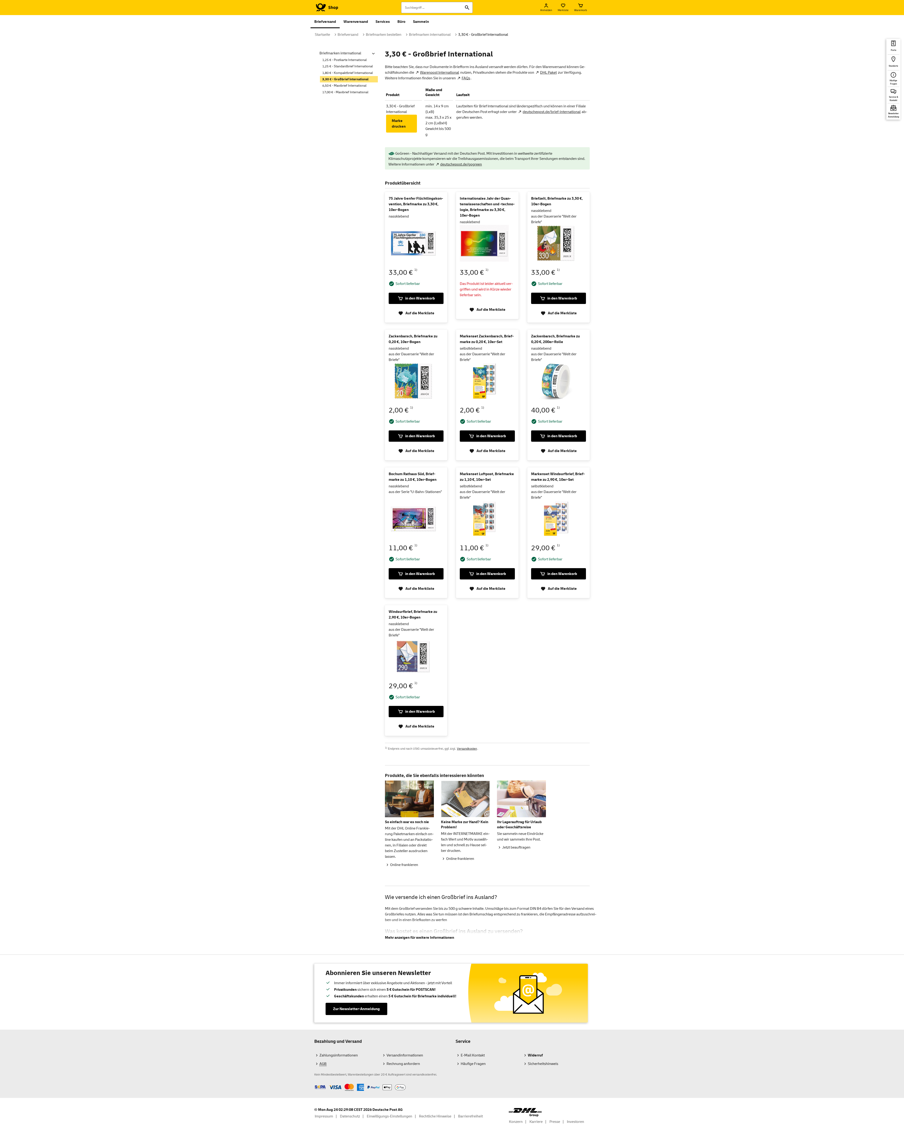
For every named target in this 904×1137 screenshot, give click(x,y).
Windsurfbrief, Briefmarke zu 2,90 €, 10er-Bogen (413, 614)
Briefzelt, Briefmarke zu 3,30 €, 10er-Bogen (557, 201)
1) (415, 270)
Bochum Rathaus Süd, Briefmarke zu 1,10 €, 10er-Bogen (412, 477)
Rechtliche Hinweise (435, 1116)
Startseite (322, 34)
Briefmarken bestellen (383, 34)
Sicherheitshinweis (543, 1063)
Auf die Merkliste (419, 313)
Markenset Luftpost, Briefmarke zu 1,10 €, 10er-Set (487, 477)
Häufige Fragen (473, 1063)
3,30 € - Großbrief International (483, 34)
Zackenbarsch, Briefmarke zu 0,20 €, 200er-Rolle (555, 339)
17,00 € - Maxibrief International (345, 92)
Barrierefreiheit (470, 1116)
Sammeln (421, 21)
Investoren (575, 1121)
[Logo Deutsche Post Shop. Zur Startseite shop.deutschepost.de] (326, 7)
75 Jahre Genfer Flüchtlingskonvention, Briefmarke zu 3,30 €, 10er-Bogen (416, 204)
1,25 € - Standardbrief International (347, 66)
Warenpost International (439, 72)
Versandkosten (467, 749)
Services (382, 21)
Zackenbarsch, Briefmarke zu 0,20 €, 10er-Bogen (413, 339)
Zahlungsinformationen (338, 1055)
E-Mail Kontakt (473, 1055)
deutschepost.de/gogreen (461, 164)
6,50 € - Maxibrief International (344, 86)
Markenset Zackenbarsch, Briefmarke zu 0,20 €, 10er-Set (487, 339)
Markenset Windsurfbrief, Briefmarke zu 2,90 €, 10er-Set (558, 477)
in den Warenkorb (420, 298)
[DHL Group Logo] (525, 1112)
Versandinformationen (405, 1055)
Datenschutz (350, 1116)
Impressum (324, 1116)
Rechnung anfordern (403, 1063)
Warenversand (355, 21)
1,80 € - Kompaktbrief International (347, 73)
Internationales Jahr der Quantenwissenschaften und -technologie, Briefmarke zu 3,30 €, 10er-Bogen (487, 207)
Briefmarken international (430, 34)
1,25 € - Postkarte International (344, 60)
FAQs (466, 78)
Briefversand (325, 21)
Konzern (516, 1121)
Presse (554, 1121)
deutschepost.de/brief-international (552, 111)
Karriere (536, 1121)
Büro (401, 21)
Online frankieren (404, 864)
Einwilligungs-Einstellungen (389, 1116)
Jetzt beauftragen (516, 847)
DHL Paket (548, 72)
